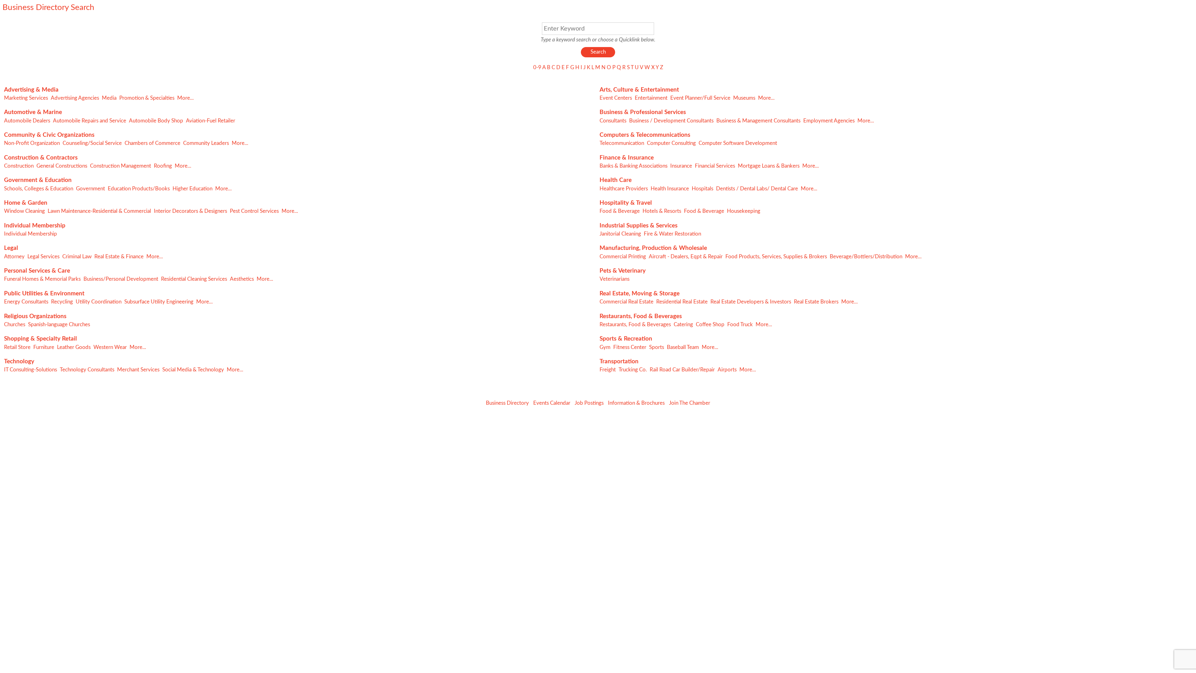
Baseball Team (683, 347)
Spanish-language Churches (59, 324)
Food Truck (740, 324)
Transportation (619, 362)
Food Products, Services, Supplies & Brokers (776, 256)
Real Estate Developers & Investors (750, 301)
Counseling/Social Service (92, 143)
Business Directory (507, 403)
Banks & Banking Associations (633, 166)
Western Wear (110, 347)
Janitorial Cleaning (620, 233)
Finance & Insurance (627, 158)
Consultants (613, 120)
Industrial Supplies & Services (638, 226)
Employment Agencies (829, 120)
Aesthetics (242, 279)
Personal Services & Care (37, 271)
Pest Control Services (254, 211)
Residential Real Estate (682, 301)
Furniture (43, 347)
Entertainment (651, 98)
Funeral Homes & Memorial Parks (42, 279)
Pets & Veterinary (623, 271)
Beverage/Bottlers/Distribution (866, 256)
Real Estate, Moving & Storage (640, 294)
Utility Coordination (98, 301)
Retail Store (17, 347)
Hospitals (702, 188)
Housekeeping (743, 211)
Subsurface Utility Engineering (158, 301)
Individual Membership (34, 226)
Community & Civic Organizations (49, 135)
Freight (608, 369)
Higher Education (192, 188)
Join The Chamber (689, 403)
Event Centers (616, 98)
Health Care (616, 180)
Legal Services (43, 256)
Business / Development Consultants (671, 120)
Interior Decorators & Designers (190, 211)
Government (90, 188)
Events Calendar (551, 403)
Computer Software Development (738, 143)
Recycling (62, 301)
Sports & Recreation (626, 339)
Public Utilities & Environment (44, 294)
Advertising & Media (31, 90)
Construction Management (120, 166)
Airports (727, 369)
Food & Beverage (620, 211)
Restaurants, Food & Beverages (641, 316)
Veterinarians (614, 279)
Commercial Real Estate (626, 301)
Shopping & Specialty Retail (40, 339)
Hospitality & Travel (626, 203)
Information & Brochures (636, 403)
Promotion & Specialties (146, 98)
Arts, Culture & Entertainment (639, 90)
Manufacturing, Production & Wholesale (653, 248)
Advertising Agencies (75, 98)
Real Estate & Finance (119, 256)
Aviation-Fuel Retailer (210, 120)
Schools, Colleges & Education (38, 188)
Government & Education (38, 180)
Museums (744, 98)
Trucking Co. (633, 369)
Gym (605, 347)
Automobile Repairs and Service (89, 120)
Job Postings (589, 403)
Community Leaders (206, 143)
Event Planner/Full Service (700, 98)
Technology (19, 362)
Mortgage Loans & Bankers (769, 166)
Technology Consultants (87, 369)
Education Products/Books (139, 188)
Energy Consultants (26, 301)
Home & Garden (25, 203)
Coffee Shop (710, 324)
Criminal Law (77, 256)
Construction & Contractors (41, 158)
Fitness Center (629, 347)
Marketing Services (26, 98)
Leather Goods (74, 347)
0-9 (537, 67)
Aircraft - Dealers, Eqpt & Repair (686, 256)
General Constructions (61, 166)
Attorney (14, 256)
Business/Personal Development (120, 279)
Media (109, 98)
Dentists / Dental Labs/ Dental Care (757, 188)
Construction (19, 166)
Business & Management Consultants (758, 120)
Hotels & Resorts (662, 211)
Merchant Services (138, 369)
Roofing (163, 166)
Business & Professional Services (643, 112)
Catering (683, 324)
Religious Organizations (35, 316)
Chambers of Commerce (152, 143)
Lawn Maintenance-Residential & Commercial (99, 211)
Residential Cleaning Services (194, 279)
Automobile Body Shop (156, 120)
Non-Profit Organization (32, 143)
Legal (11, 248)
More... (185, 98)
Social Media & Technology (193, 369)
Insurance (681, 166)
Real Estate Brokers (816, 301)
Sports (656, 347)
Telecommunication (622, 143)
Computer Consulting (671, 143)
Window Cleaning (24, 211)
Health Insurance (670, 188)
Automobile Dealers (27, 120)
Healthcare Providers (624, 188)
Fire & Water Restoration (672, 233)
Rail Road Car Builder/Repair (682, 369)
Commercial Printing (623, 256)
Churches (14, 324)
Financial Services (715, 166)
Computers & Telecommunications (645, 135)
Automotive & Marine (33, 112)
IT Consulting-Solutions (30, 369)
